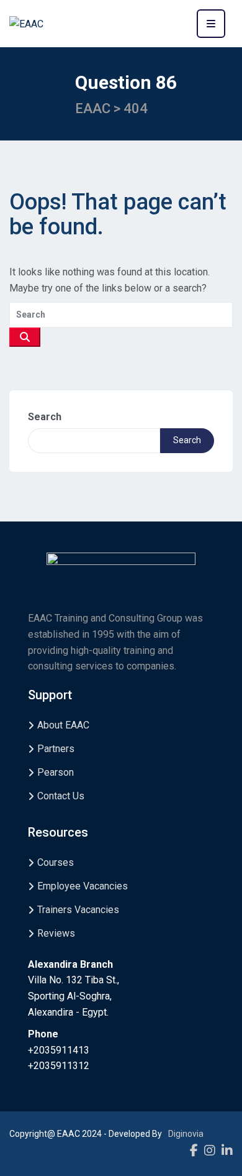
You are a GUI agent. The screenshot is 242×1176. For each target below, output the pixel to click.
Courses (55, 862)
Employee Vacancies (82, 886)
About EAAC (63, 725)
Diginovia (186, 1134)
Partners (55, 749)
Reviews (56, 933)
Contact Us (60, 796)
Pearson (55, 772)
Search (44, 417)
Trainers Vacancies (78, 910)
